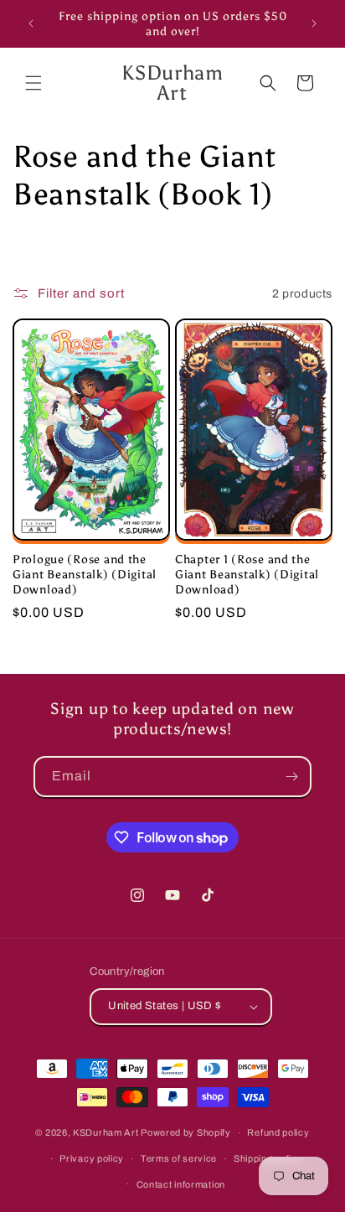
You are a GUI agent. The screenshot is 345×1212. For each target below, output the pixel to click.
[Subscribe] (291, 776)
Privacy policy (91, 1158)
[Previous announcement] (31, 23)
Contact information (180, 1184)
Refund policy (278, 1132)
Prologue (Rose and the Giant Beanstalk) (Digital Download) (85, 574)
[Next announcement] (314, 23)
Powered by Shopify (186, 1132)
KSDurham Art (105, 1132)
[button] (33, 83)
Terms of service (179, 1158)
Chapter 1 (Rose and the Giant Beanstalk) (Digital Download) (247, 574)
